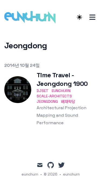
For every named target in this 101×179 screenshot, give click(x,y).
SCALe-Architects (54, 96)
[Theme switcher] (79, 17)
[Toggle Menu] (92, 17)
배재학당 (68, 101)
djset (42, 90)
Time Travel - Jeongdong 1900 (62, 79)
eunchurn (61, 90)
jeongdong (47, 101)
